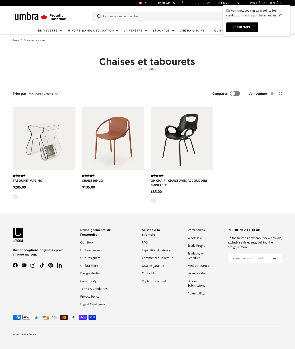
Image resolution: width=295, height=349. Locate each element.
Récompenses (228, 3)
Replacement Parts (155, 281)
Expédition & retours (156, 250)
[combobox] (161, 16)
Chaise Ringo (92, 181)
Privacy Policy (89, 296)
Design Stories (90, 273)
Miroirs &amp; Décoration (91, 30)
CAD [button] (146, 3)
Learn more (242, 27)
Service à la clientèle (264, 3)
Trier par (19, 93)
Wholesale (195, 238)
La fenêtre (133, 30)
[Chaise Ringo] (113, 138)
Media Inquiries (198, 266)
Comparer (220, 93)
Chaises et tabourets (34, 40)
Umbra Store (89, 266)
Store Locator (197, 273)
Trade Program (198, 245)
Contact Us (149, 273)
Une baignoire (192, 30)
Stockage (161, 30)
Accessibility (196, 293)
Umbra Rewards (91, 250)
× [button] (287, 8)
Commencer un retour (157, 258)
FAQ (145, 242)
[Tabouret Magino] (44, 138)
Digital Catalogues (92, 304)
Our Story (87, 242)
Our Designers (90, 258)
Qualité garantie (153, 266)
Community (88, 281)
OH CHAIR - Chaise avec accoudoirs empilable (179, 183)
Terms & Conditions (94, 289)
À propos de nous (196, 3)
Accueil (16, 40)
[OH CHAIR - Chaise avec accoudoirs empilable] (182, 138)
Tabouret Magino (27, 181)
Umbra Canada (28, 334)
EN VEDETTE (48, 30)
